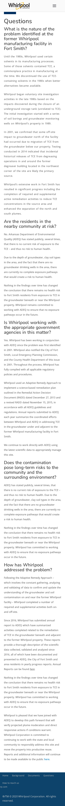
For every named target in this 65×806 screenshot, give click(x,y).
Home (5, 775)
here (46, 759)
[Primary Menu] (54, 6)
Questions (48, 775)
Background (18, 775)
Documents (34, 775)
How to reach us (10, 782)
